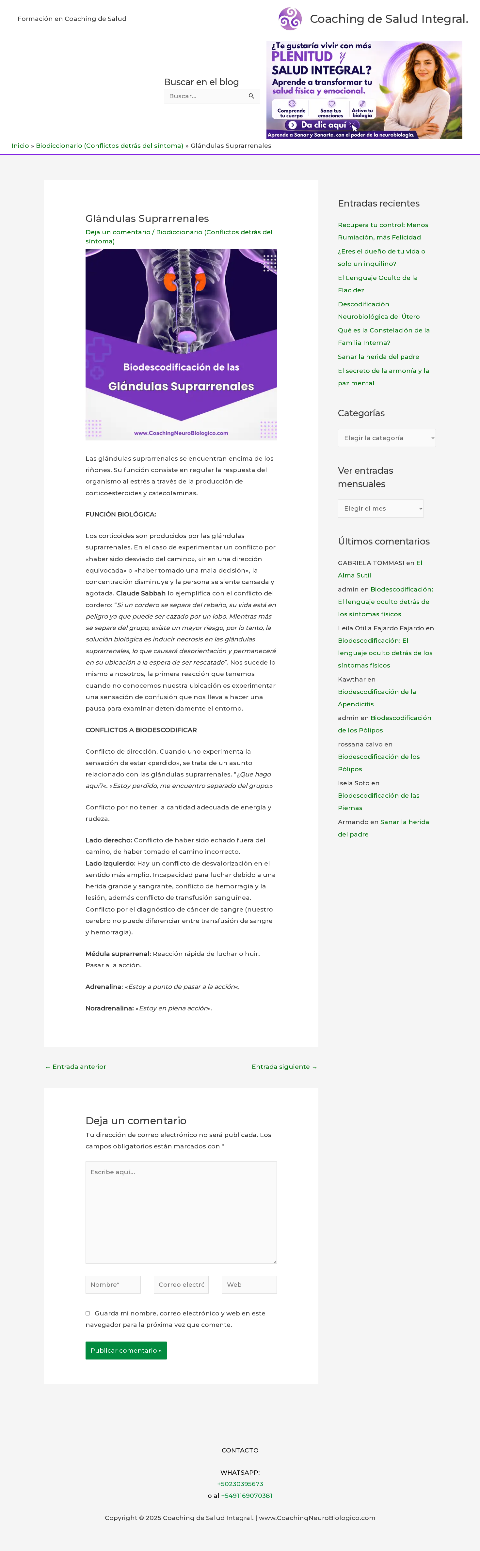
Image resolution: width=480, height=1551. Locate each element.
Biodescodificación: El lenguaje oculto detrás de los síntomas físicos (385, 602)
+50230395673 (240, 1484)
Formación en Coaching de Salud (72, 19)
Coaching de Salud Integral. (389, 19)
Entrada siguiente (285, 1066)
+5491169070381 (247, 1495)
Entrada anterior (75, 1066)
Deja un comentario (118, 232)
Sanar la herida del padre (378, 357)
